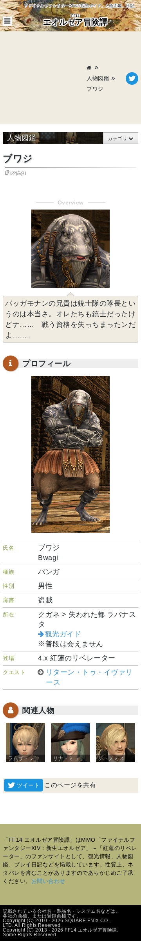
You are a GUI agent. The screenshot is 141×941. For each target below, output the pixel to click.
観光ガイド (63, 634)
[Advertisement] (45, 78)
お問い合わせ (48, 881)
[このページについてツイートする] (132, 78)
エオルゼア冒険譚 (75, 20)
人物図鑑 (98, 78)
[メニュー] (7, 21)
